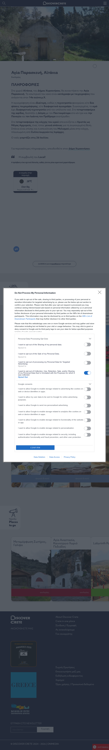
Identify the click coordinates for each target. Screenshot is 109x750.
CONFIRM (35, 448)
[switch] (87, 344)
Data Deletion (39, 457)
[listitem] (54, 338)
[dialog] (54, 375)
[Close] (100, 293)
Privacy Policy (69, 457)
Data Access (54, 457)
